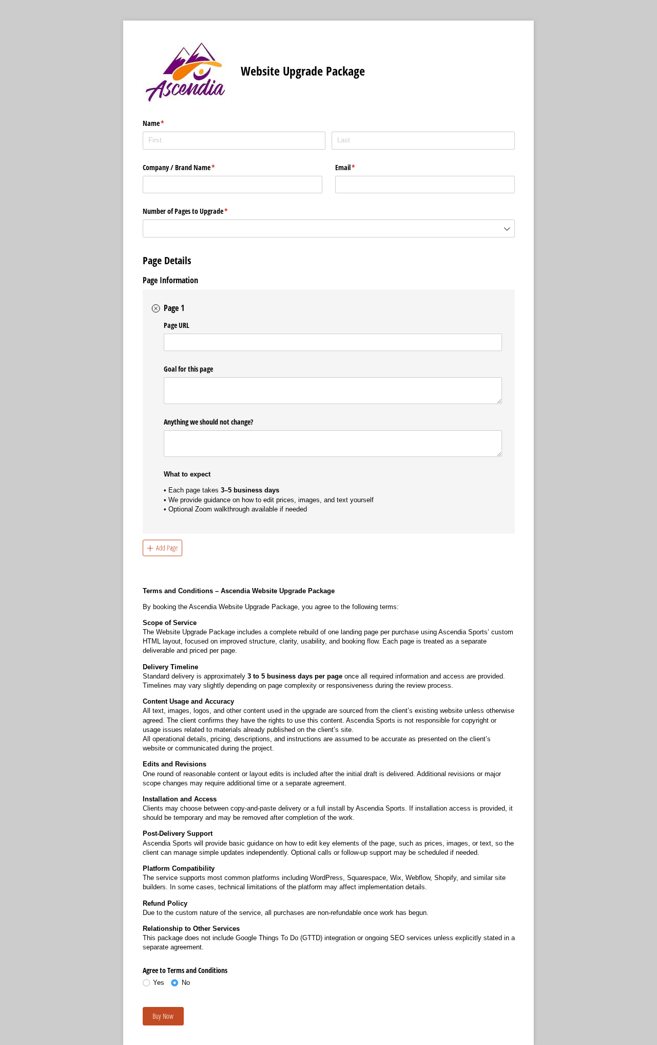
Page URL (176, 325)
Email (357, 167)
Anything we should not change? (208, 422)
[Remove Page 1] (156, 308)
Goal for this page (188, 369)
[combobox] (329, 228)
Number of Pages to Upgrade (197, 211)
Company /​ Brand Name (191, 167)
